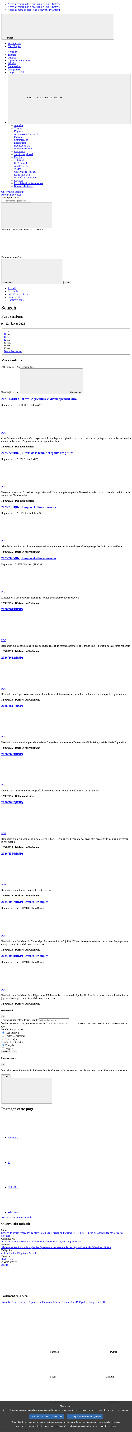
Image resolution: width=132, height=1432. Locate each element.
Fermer (6, 1076)
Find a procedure (10, 197)
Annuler (6, 1051)
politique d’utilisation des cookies (71, 1426)
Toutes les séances (13, 351)
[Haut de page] (26, 1090)
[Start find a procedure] (26, 215)
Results (5, 392)
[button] (50, 1289)
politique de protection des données (32, 1426)
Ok (14, 1051)
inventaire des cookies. (106, 1426)
